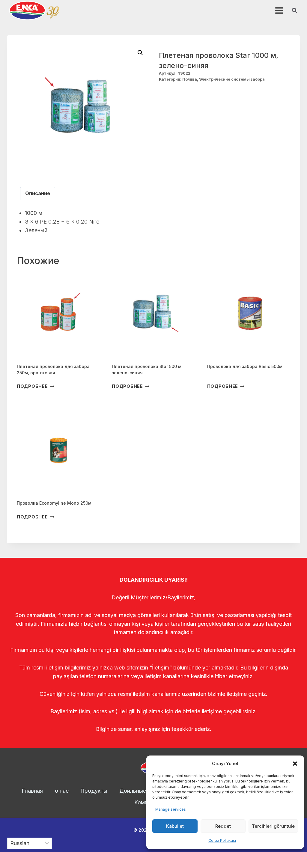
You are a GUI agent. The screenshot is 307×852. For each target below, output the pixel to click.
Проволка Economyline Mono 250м (54, 503)
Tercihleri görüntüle (273, 826)
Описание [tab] (37, 193)
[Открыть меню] (279, 10)
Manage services (170, 809)
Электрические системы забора (232, 79)
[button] (295, 764)
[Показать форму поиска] (294, 10)
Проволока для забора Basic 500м (244, 366)
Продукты (93, 791)
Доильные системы (144, 791)
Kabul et (175, 826)
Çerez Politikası (222, 840)
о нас (62, 791)
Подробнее (32, 386)
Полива (189, 79)
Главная (32, 791)
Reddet (223, 826)
